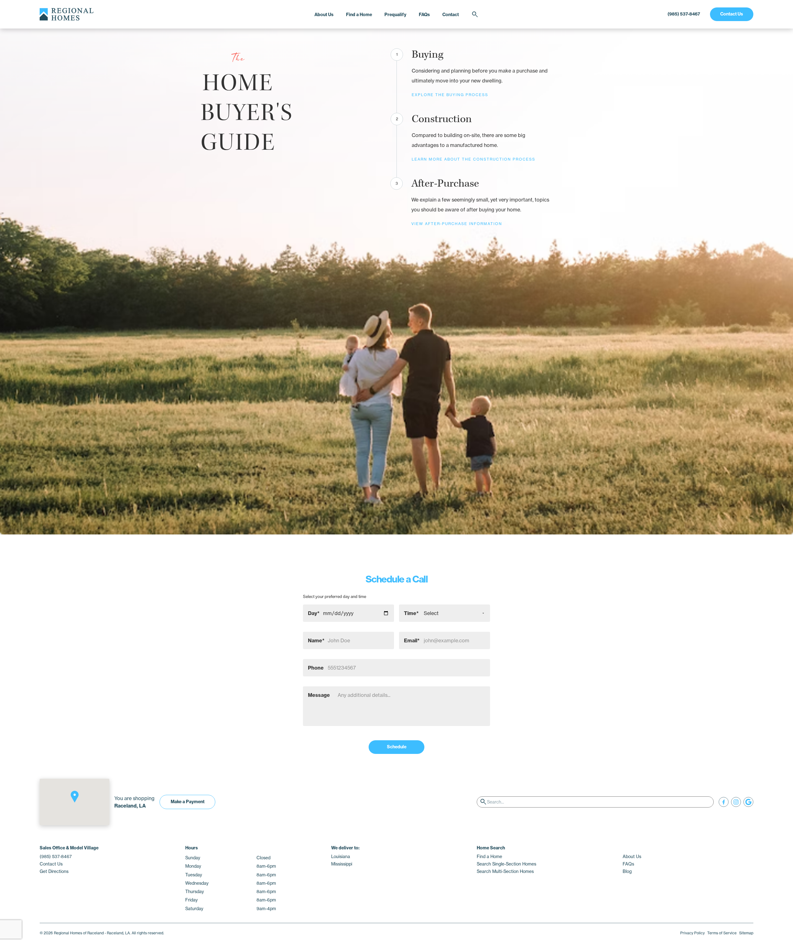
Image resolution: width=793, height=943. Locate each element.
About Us (324, 14)
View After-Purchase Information (456, 223)
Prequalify (395, 14)
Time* (411, 613)
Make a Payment (187, 801)
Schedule (396, 747)
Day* (314, 613)
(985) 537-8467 (684, 14)
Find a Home (359, 14)
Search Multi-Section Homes (505, 871)
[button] (75, 797)
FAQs (424, 14)
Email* (412, 640)
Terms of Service (722, 933)
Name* (316, 640)
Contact (450, 14)
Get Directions (54, 871)
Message (319, 695)
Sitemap (746, 933)
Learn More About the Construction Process (473, 159)
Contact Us (731, 14)
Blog (627, 871)
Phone (316, 668)
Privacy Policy (692, 933)
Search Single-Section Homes (506, 864)
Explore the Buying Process (450, 94)
